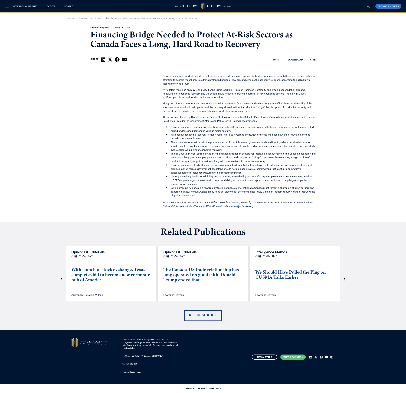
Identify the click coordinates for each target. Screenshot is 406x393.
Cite (313, 59)
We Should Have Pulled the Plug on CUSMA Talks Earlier (290, 275)
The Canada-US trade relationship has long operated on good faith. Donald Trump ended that (201, 275)
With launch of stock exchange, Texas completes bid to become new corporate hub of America (110, 275)
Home (71, 18)
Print (277, 59)
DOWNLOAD (295, 59)
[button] (103, 59)
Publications (81, 18)
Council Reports (96, 18)
